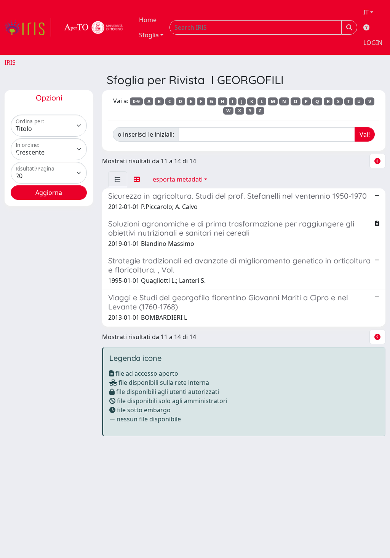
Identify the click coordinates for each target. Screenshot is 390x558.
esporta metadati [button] (178, 179)
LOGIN (372, 42)
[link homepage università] (93, 27)
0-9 (136, 101)
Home (148, 20)
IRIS (10, 62)
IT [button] (366, 12)
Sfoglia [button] (149, 35)
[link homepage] (28, 27)
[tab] (117, 179)
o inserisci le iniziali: (146, 134)
